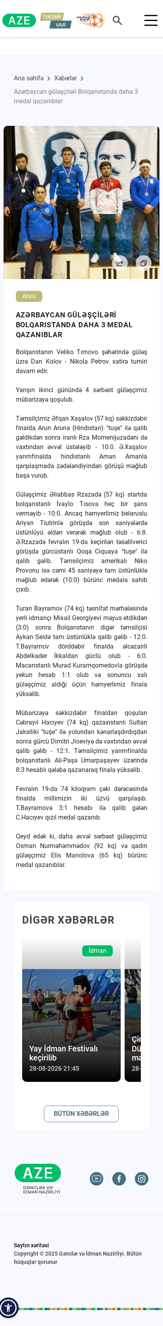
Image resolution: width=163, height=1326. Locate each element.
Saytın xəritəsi (31, 1245)
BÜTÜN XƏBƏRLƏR (81, 1113)
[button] (8, 1307)
